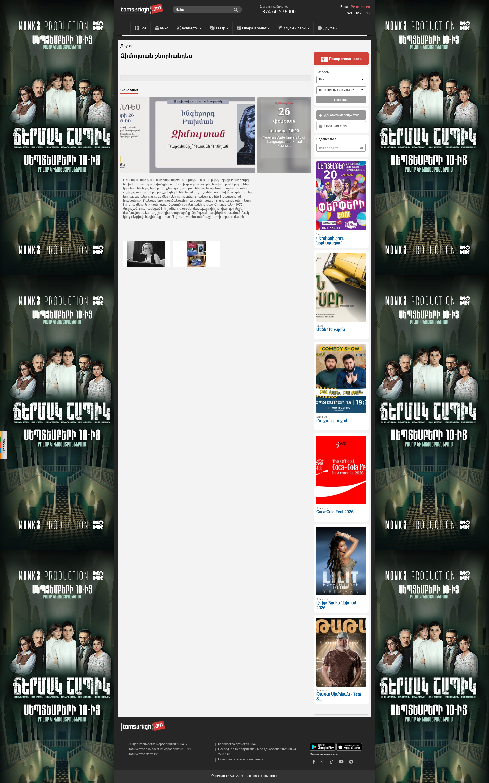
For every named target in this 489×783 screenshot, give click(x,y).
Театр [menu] (220, 28)
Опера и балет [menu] (254, 28)
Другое (127, 46)
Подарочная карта (345, 59)
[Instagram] (322, 761)
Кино (164, 28)
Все (143, 28)
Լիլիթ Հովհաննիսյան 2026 (336, 605)
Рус (368, 13)
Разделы (322, 72)
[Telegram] (351, 761)
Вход (344, 7)
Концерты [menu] (190, 28)
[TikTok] (331, 761)
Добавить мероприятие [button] (341, 115)
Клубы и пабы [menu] (295, 28)
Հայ (350, 13)
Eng (359, 13)
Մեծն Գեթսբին (330, 329)
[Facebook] (314, 761)
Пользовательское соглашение (240, 759)
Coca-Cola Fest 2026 (335, 511)
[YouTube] (341, 761)
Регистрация (360, 7)
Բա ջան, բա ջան (332, 420)
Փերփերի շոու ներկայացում (329, 240)
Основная (129, 90)
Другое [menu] (329, 28)
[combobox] (341, 80)
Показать (341, 100)
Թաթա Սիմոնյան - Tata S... (338, 697)
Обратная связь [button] (336, 126)
